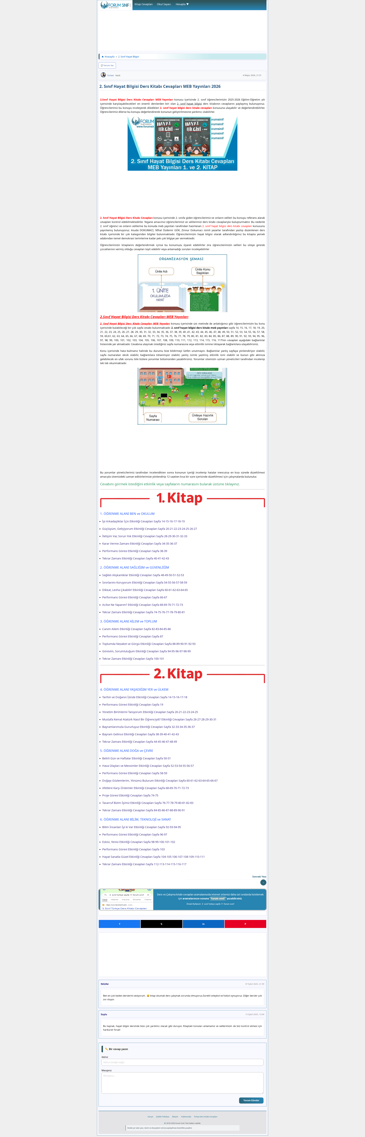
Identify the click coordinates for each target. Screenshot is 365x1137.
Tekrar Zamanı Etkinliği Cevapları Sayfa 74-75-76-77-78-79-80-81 (143, 612)
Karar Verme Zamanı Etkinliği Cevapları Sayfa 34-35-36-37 (139, 543)
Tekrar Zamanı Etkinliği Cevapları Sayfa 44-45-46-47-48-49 (139, 742)
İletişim (175, 1116)
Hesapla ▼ (182, 4)
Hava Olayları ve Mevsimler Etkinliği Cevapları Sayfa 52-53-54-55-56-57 (148, 766)
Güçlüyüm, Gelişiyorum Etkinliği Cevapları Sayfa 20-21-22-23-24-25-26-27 (149, 529)
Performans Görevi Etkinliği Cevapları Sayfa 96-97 (134, 834)
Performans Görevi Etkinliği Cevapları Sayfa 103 (133, 849)
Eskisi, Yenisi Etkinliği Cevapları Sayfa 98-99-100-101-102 (138, 842)
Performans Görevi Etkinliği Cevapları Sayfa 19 (132, 704)
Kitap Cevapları (144, 4)
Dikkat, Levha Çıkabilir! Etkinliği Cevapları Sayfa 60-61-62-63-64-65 (145, 590)
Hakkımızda (186, 1116)
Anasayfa (109, 56)
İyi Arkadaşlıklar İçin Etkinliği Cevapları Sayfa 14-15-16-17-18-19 (143, 521)
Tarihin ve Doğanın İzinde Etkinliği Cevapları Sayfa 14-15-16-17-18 (144, 697)
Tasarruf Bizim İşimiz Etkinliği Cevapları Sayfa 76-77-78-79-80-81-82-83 (147, 803)
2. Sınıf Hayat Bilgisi (128, 56)
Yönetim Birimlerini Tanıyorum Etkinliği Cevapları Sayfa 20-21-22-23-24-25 (150, 712)
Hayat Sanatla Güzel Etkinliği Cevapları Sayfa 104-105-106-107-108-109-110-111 (153, 857)
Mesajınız (107, 1070)
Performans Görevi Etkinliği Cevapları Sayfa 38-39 (134, 551)
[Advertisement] (182, 31)
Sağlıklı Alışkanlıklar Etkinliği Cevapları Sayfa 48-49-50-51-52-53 (143, 575)
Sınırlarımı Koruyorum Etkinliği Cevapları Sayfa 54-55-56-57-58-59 (144, 582)
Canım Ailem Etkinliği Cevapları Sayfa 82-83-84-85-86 (136, 629)
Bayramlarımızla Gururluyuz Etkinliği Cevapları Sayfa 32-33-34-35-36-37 (148, 727)
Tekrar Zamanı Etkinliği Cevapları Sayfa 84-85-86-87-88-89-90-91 (143, 810)
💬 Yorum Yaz (107, 65)
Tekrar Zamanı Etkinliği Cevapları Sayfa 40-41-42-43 (135, 558)
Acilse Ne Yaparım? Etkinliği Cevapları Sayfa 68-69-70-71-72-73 (142, 605)
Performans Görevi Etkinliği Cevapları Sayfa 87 (132, 636)
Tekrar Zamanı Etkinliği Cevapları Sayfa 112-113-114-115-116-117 (144, 864)
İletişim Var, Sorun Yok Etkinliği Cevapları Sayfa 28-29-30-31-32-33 (144, 536)
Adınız (105, 1057)
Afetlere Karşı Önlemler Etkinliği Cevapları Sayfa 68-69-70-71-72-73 (145, 788)
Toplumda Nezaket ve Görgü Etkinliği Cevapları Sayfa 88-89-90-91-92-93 (148, 644)
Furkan (110, 75)
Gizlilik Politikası (162, 1116)
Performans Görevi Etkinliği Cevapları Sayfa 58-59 (134, 773)
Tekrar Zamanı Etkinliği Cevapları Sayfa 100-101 (133, 659)
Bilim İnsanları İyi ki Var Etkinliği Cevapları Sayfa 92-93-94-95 (141, 827)
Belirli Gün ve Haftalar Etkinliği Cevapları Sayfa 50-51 (136, 758)
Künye (150, 1116)
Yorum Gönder (251, 1100)
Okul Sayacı (164, 4)
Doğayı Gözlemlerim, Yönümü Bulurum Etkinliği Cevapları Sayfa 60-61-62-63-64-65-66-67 (160, 780)
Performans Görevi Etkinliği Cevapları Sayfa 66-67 (134, 597)
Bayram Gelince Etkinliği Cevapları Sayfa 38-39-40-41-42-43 (140, 734)
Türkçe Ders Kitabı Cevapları (205, 1116)
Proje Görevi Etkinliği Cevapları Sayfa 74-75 (130, 795)
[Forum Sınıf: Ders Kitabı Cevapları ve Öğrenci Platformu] (115, 8)
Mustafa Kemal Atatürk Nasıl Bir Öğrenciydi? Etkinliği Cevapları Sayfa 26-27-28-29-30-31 (159, 719)
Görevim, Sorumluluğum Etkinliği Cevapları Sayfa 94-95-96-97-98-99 (146, 651)
